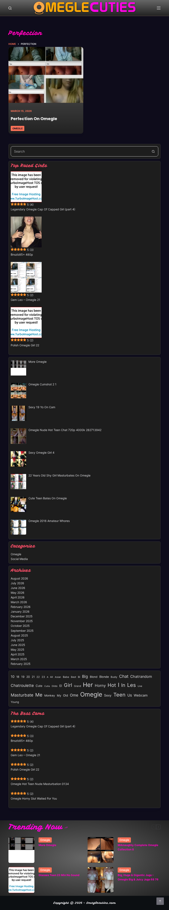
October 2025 (20, 625)
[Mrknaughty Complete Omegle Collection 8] (101, 850)
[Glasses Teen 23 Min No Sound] (21, 880)
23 (43, 676)
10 (12, 677)
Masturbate (22, 695)
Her (88, 684)
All (51, 677)
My (59, 695)
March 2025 (19, 659)
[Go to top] (160, 901)
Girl (68, 685)
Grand (77, 686)
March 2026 (19, 602)
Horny (100, 685)
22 (38, 676)
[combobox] (79, 151)
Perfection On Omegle (34, 119)
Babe (66, 676)
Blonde (104, 676)
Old (65, 695)
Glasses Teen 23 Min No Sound (59, 875)
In (123, 685)
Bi (79, 676)
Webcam (141, 695)
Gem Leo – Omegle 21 (25, 299)
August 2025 (19, 635)
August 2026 (19, 578)
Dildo (55, 686)
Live (140, 686)
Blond (93, 676)
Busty (114, 676)
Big (85, 676)
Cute (39, 686)
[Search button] (153, 151)
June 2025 (18, 645)
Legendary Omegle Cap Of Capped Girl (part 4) (43, 209)
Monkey (49, 695)
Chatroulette (22, 685)
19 (23, 676)
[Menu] (159, 8)
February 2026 (21, 607)
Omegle (17, 128)
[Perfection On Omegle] (45, 75)
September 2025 (22, 630)
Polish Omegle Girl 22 (25, 345)
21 (33, 676)
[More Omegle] (21, 850)
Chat (123, 676)
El (60, 686)
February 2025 (21, 663)
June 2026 (18, 588)
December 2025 (22, 616)
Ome (74, 695)
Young (15, 702)
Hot (112, 685)
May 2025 (17, 649)
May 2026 (17, 592)
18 (17, 676)
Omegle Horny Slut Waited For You (34, 798)
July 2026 (17, 583)
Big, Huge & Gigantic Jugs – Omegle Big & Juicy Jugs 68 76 (138, 877)
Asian (58, 677)
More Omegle (47, 845)
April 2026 (18, 597)
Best (73, 677)
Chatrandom (141, 676)
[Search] (10, 8)
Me (38, 695)
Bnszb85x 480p (22, 254)
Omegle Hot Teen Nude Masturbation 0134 (40, 784)
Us (129, 695)
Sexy (107, 695)
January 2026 (20, 611)
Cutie (47, 686)
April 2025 (18, 654)
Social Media (19, 559)
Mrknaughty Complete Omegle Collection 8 (138, 847)
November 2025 (22, 621)
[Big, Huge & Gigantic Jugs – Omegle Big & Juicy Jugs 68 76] (101, 880)
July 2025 (17, 640)
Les (131, 685)
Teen (119, 695)
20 (28, 676)
